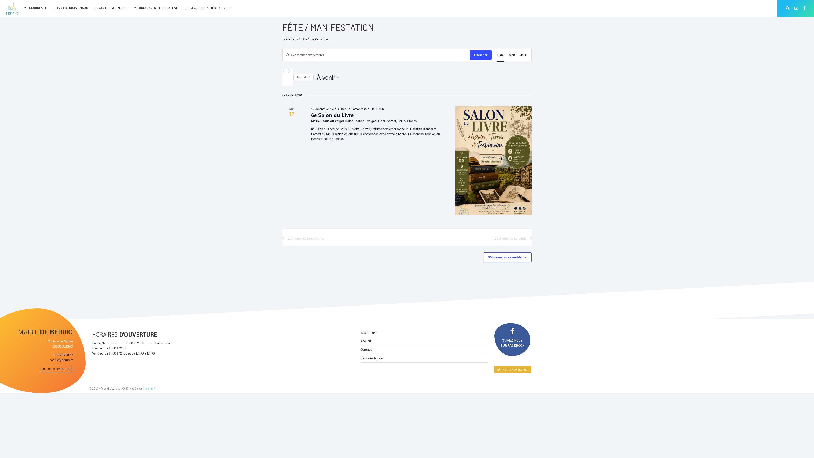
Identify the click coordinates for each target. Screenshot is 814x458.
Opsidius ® (149, 388)
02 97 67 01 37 (63, 355)
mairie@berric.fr (61, 360)
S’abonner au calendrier (505, 257)
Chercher (480, 55)
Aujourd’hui (303, 77)
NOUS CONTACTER (58, 369)
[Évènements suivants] (289, 71)
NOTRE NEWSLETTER (515, 369)
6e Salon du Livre (332, 115)
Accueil (365, 341)
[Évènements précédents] (283, 71)
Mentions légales (372, 358)
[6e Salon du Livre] (493, 160)
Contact (366, 349)
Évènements (290, 39)
